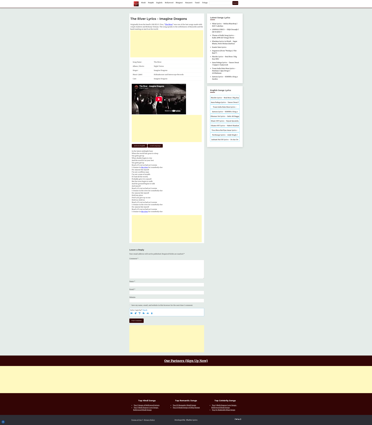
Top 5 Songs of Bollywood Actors (146, 405)
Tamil (197, 3)
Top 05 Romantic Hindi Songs (184, 405)
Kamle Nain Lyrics (219, 47)
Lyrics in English (139, 146)
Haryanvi (188, 3)
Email (132, 289)
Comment (133, 258)
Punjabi (151, 3)
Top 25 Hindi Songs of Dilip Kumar (186, 408)
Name (132, 281)
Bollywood (169, 3)
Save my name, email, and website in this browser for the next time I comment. (162, 305)
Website (132, 297)
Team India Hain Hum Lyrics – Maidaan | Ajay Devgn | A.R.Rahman (224, 70)
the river (144, 167)
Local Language (155, 146)
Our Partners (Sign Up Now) (186, 361)
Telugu (205, 3)
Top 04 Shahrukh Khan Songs (223, 410)
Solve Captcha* (138, 310)
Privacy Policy (149, 420)
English (159, 3)
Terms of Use (136, 420)
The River (169, 24)
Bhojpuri (179, 3)
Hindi (143, 3)
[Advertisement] (166, 43)
